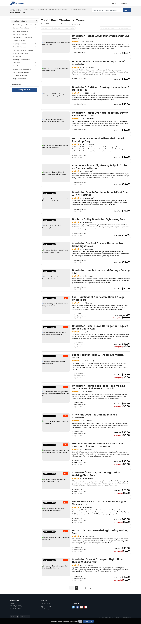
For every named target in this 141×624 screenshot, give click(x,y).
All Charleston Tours (107, 28)
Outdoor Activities (19, 41)
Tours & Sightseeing (19, 47)
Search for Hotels (123, 28)
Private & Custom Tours (21, 72)
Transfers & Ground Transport (23, 50)
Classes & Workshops (20, 75)
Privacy (117, 617)
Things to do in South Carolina (58, 9)
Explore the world (124, 3)
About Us (47, 603)
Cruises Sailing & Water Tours (22, 25)
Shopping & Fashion (19, 44)
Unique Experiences (19, 79)
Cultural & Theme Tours (21, 28)
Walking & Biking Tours (20, 53)
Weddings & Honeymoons (21, 60)
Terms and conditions (106, 617)
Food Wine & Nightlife (20, 34)
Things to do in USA (41, 9)
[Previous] (71, 587)
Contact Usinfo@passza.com (50, 608)
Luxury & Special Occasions (22, 69)
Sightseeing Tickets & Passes (22, 37)
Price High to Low (56, 28)
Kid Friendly (16, 63)
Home (114, 3)
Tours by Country (16, 606)
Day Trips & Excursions (20, 31)
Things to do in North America (25, 9)
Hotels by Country (16, 608)
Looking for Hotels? (24, 90)
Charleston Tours (15, 10)
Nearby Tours (17, 84)
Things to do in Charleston (76, 9)
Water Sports (17, 56)
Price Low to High (69, 28)
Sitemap (13, 603)
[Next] (100, 587)
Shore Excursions (18, 66)
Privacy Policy (88, 621)
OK (80, 621)
